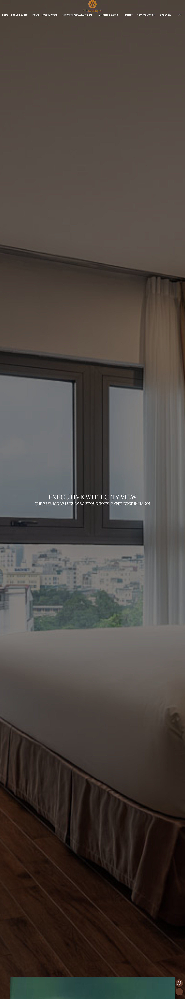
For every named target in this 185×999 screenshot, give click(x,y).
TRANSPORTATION (146, 15)
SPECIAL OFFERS (50, 15)
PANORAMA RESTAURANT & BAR (77, 15)
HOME (5, 15)
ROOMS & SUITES (19, 15)
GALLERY (128, 15)
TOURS (36, 15)
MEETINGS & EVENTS (108, 15)
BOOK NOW (165, 15)
